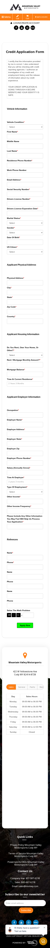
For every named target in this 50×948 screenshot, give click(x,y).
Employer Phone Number (19, 458)
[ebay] (33, 28)
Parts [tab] (32, 687)
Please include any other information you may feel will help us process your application (24, 519)
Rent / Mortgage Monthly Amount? (23, 360)
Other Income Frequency (19, 506)
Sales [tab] (11, 687)
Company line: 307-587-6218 (25, 878)
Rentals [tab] (43, 687)
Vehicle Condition (15, 122)
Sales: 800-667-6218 (25, 882)
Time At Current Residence (20, 379)
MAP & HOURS (41, 17)
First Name (12, 132)
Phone (10, 562)
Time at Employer (15, 477)
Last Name (12, 151)
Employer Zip (13, 449)
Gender (11, 228)
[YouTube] (21, 28)
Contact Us (25, 871)
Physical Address (15, 278)
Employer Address (16, 429)
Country (11, 316)
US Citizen (12, 247)
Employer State (14, 439)
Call (17, 18)
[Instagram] (27, 28)
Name (10, 553)
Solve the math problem (18, 610)
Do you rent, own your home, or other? (22, 348)
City (9, 288)
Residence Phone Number (19, 160)
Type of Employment (17, 487)
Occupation (13, 410)
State (9, 297)
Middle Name (13, 141)
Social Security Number (18, 189)
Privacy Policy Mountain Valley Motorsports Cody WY (26, 846)
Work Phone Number (16, 170)
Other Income (13, 497)
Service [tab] (21, 687)
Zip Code (11, 307)
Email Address (14, 180)
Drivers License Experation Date (22, 208)
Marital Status (14, 218)
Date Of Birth (13, 237)
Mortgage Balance (16, 369)
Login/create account (26, 23)
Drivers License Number (18, 199)
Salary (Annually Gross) (18, 468)
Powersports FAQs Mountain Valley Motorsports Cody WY (26, 863)
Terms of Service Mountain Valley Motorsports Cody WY (25, 855)
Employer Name (14, 420)
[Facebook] (16, 28)
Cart (27, 18)
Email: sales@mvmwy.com (25, 886)
